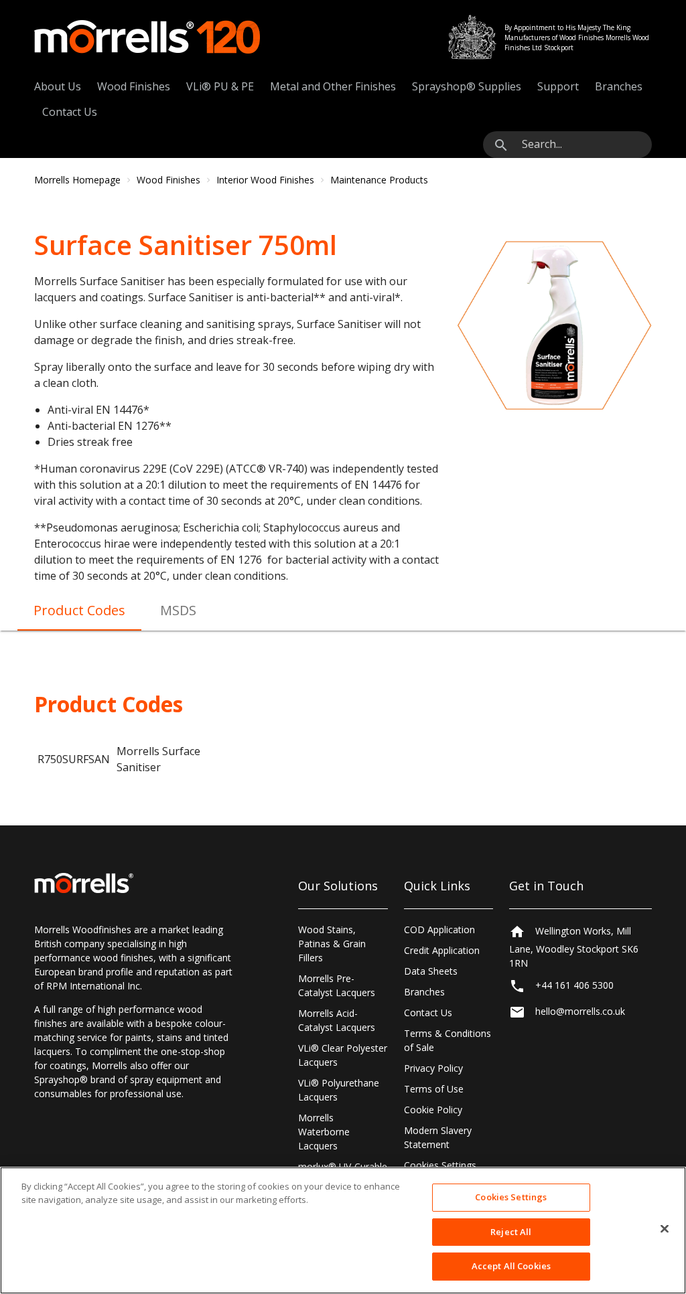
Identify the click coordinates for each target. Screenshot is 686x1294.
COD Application (439, 929)
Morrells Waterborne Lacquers (324, 1131)
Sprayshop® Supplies (466, 86)
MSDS (178, 610)
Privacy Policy (433, 1068)
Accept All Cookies (511, 1266)
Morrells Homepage (77, 179)
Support (558, 86)
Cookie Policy (433, 1109)
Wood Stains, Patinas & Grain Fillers (332, 943)
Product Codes (79, 610)
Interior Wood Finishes (265, 179)
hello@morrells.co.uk (580, 1011)
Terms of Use (434, 1088)
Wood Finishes (133, 86)
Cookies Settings (440, 1165)
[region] (343, 1230)
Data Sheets (431, 971)
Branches (618, 86)
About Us (57, 86)
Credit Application (442, 950)
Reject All (510, 1232)
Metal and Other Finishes (333, 86)
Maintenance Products (379, 179)
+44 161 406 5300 (574, 985)
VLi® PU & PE (220, 86)
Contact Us (69, 111)
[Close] (664, 1229)
